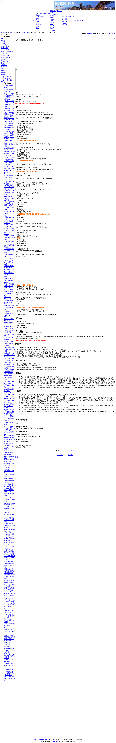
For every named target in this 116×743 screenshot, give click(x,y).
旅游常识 (12, 32)
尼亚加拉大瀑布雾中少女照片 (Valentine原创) (9, 396)
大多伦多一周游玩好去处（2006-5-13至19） (9, 355)
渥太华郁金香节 (9, 114)
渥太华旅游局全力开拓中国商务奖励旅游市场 (9, 571)
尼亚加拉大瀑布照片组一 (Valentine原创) (9, 391)
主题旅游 (4, 68)
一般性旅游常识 (6, 80)
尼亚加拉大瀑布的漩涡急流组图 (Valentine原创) (9, 413)
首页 (2, 32)
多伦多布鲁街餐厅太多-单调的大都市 (9, 349)
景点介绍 (4, 40)
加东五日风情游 (9, 497)
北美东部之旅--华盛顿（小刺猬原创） (9, 493)
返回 (16, 457)
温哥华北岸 (4, 44)
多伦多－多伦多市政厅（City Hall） (9, 213)
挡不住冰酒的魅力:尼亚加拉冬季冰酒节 (9, 237)
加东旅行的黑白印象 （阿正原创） (9, 665)
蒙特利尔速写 (8, 484)
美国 (2, 63)
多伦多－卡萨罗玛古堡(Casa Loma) (9, 449)
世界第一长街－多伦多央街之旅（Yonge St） (9, 187)
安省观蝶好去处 (9, 561)
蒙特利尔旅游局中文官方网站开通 (9, 565)
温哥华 (3, 42)
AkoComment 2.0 (68, 450)
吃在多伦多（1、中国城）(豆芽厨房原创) (9, 650)
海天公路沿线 (5, 49)
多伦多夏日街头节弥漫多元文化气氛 (9, 520)
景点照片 (4, 65)
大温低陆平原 (5, 46)
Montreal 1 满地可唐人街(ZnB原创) (9, 631)
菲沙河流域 (4, 48)
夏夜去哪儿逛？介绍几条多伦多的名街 (9, 181)
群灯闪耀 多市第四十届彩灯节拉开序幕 (9, 576)
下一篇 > (70, 455)
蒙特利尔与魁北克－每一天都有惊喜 (9, 274)
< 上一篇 (60, 455)
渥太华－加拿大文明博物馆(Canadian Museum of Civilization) (9, 295)
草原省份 (4, 59)
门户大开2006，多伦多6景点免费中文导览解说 (9, 428)
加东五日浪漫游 (9, 258)
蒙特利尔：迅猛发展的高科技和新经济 (9, 366)
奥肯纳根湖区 (5, 55)
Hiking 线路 (4, 72)
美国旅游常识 (5, 78)
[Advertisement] (8, 710)
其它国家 (4, 82)
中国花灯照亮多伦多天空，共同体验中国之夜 (9, 535)
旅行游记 (4, 70)
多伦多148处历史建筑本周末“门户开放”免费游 (9, 153)
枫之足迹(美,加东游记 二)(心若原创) (9, 207)
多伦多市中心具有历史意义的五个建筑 (9, 192)
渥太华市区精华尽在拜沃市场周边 (9, 307)
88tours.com (111, 33)
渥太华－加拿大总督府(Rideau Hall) (9, 302)
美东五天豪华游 (9, 478)
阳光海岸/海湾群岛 (7, 51)
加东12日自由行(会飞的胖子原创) (9, 606)
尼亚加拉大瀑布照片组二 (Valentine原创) (9, 402)
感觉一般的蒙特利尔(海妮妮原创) (9, 625)
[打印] (114, 39)
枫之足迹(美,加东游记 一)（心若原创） (9, 198)
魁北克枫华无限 (9, 112)
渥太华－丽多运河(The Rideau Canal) (9, 280)
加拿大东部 (24, 32)
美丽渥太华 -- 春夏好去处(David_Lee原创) (9, 99)
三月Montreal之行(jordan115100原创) (9, 104)
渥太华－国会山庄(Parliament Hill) (9, 140)
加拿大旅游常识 (6, 76)
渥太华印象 (8, 362)
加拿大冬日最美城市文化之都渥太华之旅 (9, 640)
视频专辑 (4, 67)
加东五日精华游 (9, 417)
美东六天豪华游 (9, 249)
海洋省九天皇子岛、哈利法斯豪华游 (9, 514)
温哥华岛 (4, 53)
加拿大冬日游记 (9, 614)
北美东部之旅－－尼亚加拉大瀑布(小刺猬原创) (9, 488)
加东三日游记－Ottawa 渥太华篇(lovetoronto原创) (9, 601)
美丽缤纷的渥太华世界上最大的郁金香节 (9, 343)
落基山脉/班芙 (5, 57)
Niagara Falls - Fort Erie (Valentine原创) (9, 407)
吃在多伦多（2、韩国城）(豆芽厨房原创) (9, 656)
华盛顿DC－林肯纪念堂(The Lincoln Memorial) (9, 501)
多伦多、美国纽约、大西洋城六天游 (9, 262)
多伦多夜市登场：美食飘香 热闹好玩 (9, 525)
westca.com (90, 33)
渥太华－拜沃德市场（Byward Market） (9, 315)
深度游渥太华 (8, 311)
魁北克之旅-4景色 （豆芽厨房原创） (9, 678)
